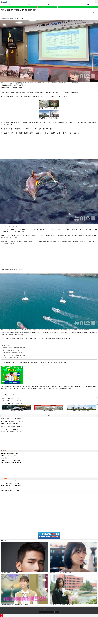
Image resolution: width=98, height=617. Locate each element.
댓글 (49, 415)
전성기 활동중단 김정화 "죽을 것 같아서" (12, 352)
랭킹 (29, 4)
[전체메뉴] (96, 1)
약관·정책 (53, 609)
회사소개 (40, 609)
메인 (10, 4)
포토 (68, 4)
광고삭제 (1, 615)
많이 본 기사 (4, 541)
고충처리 (57, 609)
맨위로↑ (57, 612)
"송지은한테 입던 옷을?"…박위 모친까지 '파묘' (14, 355)
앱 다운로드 (51, 612)
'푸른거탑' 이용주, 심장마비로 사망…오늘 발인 (14, 347)
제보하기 (45, 612)
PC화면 (40, 612)
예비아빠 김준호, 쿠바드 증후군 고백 (11, 350)
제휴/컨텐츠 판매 (46, 609)
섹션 (49, 4)
